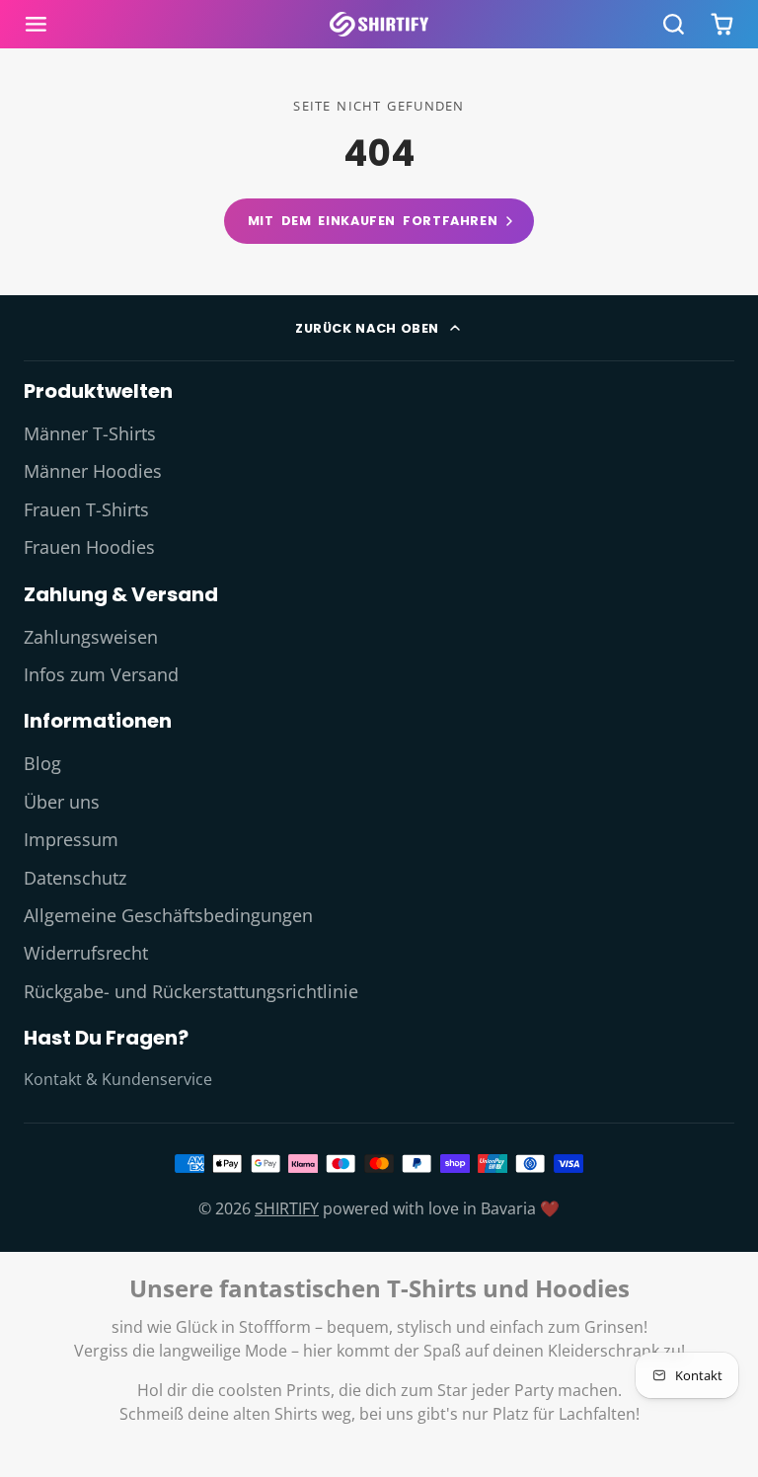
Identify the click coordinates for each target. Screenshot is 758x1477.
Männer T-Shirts (90, 433)
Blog (42, 763)
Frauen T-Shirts (86, 509)
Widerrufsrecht (86, 953)
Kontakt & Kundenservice (118, 1079)
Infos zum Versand (101, 674)
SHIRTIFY (287, 1208)
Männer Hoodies (93, 471)
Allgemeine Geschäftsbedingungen (168, 915)
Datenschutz (75, 878)
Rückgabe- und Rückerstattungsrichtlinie (191, 991)
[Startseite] (379, 24)
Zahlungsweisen (91, 637)
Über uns (62, 802)
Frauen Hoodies (89, 547)
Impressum (71, 839)
